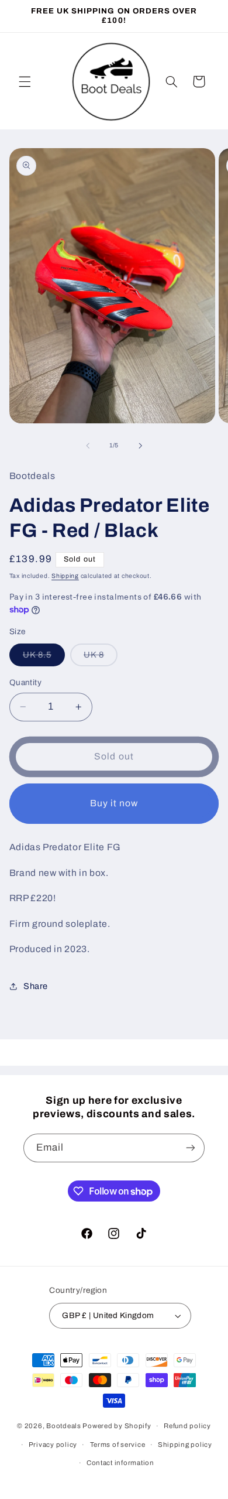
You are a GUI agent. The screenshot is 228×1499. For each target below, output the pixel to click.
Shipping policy (185, 1444)
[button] (24, 81)
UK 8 (101, 657)
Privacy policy (53, 1444)
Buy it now (114, 803)
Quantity (25, 682)
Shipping (65, 576)
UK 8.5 (44, 657)
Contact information (120, 1462)
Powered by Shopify (116, 1425)
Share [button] (35, 986)
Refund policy (187, 1425)
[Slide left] (88, 445)
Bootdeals (63, 1425)
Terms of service (118, 1444)
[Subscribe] (190, 1148)
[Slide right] (140, 445)
